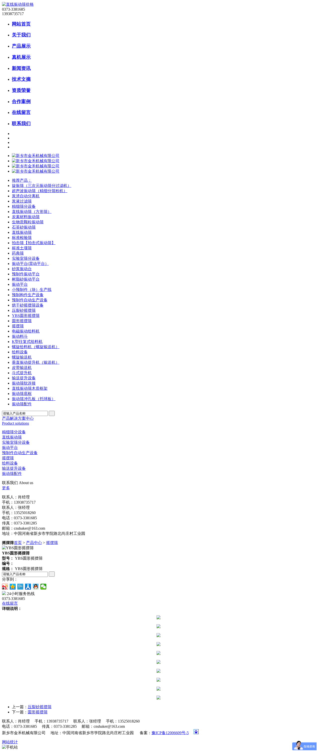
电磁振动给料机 (26, 331)
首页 (18, 543)
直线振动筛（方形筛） (32, 211)
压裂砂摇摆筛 (24, 310)
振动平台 (20, 284)
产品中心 (34, 543)
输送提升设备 (24, 378)
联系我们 (21, 123)
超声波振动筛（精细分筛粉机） (39, 191)
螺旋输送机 (22, 357)
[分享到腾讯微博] (20, 587)
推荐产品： (22, 180)
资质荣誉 (21, 90)
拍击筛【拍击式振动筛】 (33, 243)
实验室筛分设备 (26, 258)
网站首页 (21, 23)
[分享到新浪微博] (5, 587)
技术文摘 (21, 79)
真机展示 (21, 57)
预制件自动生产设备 (30, 300)
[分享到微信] (43, 587)
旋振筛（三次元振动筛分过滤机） (41, 185)
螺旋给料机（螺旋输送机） (35, 347)
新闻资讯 (21, 68)
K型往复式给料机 (27, 341)
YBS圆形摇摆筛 (26, 315)
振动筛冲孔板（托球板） (33, 399)
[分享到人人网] (28, 587)
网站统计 (10, 742)
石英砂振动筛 (24, 227)
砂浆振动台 (22, 269)
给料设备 (20, 352)
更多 (6, 488)
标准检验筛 (22, 237)
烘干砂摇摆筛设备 (28, 305)
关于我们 (21, 34)
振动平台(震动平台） (30, 263)
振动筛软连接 (24, 383)
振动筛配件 (22, 404)
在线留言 (21, 112)
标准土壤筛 (22, 248)
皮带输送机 (22, 367)
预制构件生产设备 (28, 295)
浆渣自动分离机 (26, 196)
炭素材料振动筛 (26, 217)
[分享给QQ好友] (36, 587)
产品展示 (21, 46)
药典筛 (18, 253)
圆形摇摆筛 (22, 321)
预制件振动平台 (26, 274)
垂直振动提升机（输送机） (35, 362)
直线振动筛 (22, 232)
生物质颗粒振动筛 (28, 222)
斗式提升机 (22, 373)
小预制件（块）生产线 (32, 289)
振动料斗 (20, 336)
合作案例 (21, 101)
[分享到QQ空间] (13, 587)
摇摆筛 (18, 326)
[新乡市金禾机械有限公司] (35, 156)
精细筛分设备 (24, 206)
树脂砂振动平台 (26, 279)
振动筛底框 (22, 393)
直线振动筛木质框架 (30, 388)
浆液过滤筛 (22, 201)
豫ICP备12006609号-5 (170, 733)
